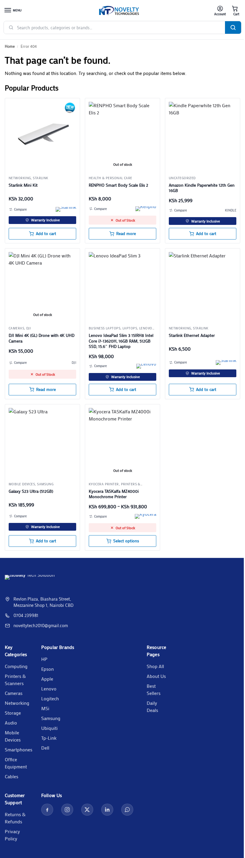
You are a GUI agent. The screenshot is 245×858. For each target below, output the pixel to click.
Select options (126, 541)
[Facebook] (47, 810)
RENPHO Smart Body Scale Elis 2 (118, 185)
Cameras (16, 328)
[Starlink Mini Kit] (42, 135)
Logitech (50, 698)
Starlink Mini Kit (23, 185)
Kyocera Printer (104, 484)
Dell (45, 748)
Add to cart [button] (46, 233)
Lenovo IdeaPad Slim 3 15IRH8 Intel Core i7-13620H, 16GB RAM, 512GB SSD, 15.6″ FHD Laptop (121, 341)
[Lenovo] (146, 366)
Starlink (40, 178)
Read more (126, 233)
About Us (156, 676)
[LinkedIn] (107, 810)
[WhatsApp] (127, 810)
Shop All (155, 666)
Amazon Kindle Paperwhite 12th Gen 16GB (202, 187)
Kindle (230, 210)
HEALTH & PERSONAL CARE (110, 178)
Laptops (129, 328)
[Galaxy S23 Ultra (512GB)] (42, 441)
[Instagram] (67, 810)
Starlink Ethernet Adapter (192, 335)
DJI (28, 328)
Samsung (45, 484)
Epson (47, 669)
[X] (87, 810)
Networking (20, 178)
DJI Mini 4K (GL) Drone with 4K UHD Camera (41, 338)
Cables (11, 776)
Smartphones (18, 749)
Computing (16, 666)
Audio (11, 722)
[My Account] (220, 10)
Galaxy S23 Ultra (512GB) (31, 491)
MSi (45, 708)
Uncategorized (182, 178)
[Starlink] (66, 209)
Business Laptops (104, 328)
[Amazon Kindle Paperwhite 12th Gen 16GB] (202, 135)
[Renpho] (145, 208)
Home (10, 46)
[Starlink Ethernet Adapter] (202, 286)
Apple (47, 679)
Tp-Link (48, 738)
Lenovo (48, 688)
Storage (13, 713)
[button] (235, 10)
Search (233, 27)
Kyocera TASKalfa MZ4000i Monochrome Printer (114, 494)
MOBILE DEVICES (22, 484)
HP (44, 659)
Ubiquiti (49, 728)
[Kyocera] (145, 516)
